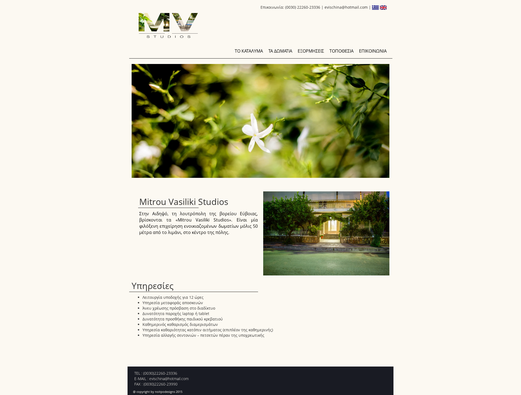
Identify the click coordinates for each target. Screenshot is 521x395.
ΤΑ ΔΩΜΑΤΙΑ (280, 51)
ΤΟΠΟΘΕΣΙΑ (341, 51)
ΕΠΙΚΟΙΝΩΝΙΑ (373, 51)
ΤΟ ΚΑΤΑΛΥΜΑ (249, 51)
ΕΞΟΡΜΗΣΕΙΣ (311, 51)
